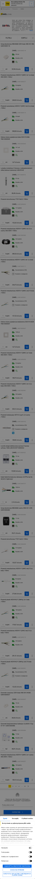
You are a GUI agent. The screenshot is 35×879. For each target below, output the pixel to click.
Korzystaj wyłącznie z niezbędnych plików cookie (17, 874)
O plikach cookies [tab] (27, 818)
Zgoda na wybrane (17, 870)
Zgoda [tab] (5, 818)
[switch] (30, 852)
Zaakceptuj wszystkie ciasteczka (17, 866)
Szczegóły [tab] (15, 818)
